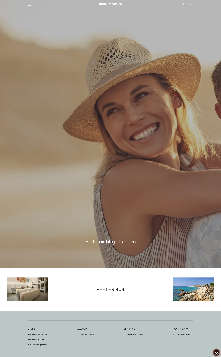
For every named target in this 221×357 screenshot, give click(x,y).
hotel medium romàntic (36, 339)
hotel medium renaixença (37, 334)
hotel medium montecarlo (133, 334)
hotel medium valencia (85, 334)
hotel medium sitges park (37, 345)
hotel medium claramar (182, 334)
